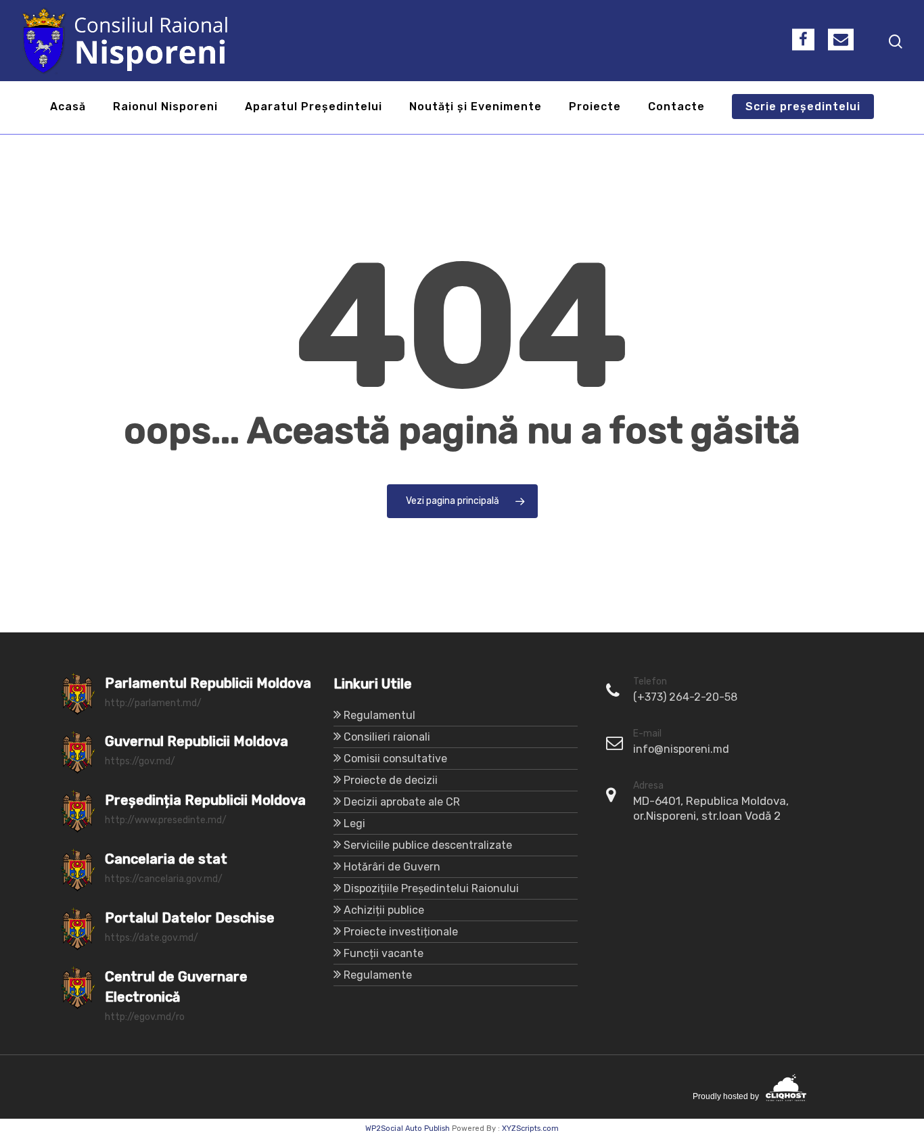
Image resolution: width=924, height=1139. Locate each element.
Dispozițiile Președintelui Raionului (431, 888)
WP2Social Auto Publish (407, 1128)
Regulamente (378, 975)
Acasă (68, 107)
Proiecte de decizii (391, 780)
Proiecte (595, 107)
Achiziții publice (384, 910)
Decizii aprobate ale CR (402, 801)
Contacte (676, 107)
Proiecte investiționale (401, 931)
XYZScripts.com (530, 1128)
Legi (354, 823)
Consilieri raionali (387, 736)
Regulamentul (379, 715)
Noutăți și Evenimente (475, 107)
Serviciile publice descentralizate (428, 845)
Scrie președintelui (802, 107)
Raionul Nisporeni (165, 107)
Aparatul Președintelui (313, 107)
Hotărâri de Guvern (392, 866)
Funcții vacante (383, 953)
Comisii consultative (395, 758)
